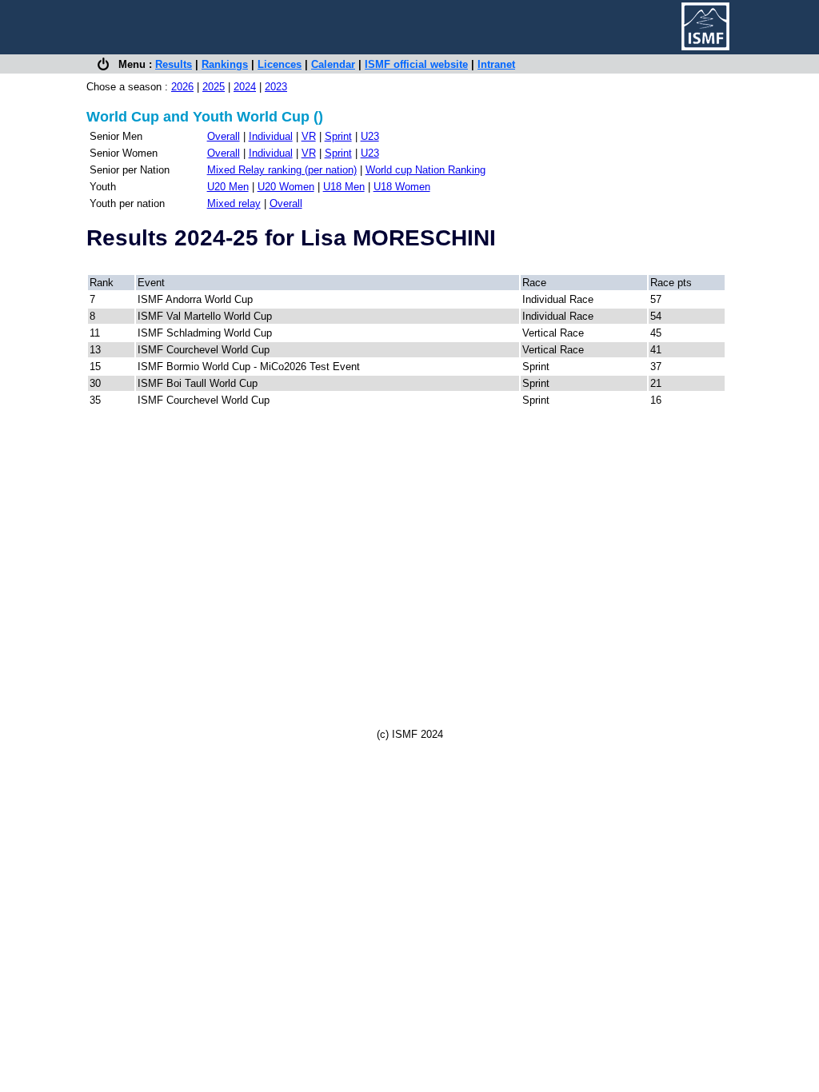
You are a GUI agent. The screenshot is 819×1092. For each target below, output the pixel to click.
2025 (213, 87)
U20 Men (228, 187)
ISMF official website (416, 64)
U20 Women (286, 187)
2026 (182, 87)
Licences (280, 64)
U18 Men (344, 187)
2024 (245, 87)
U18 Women (402, 187)
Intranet (496, 64)
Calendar (333, 64)
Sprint (338, 136)
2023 (276, 87)
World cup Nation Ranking (425, 170)
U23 (370, 136)
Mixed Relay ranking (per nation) (282, 170)
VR (309, 136)
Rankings (225, 64)
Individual (271, 136)
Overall (223, 136)
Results (173, 64)
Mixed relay (234, 203)
